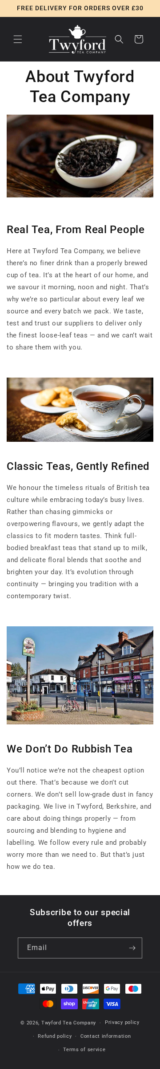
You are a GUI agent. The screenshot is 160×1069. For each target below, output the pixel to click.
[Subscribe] (132, 947)
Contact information (105, 1036)
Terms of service (84, 1050)
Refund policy (55, 1036)
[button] (18, 39)
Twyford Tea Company (68, 1023)
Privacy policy (122, 1022)
